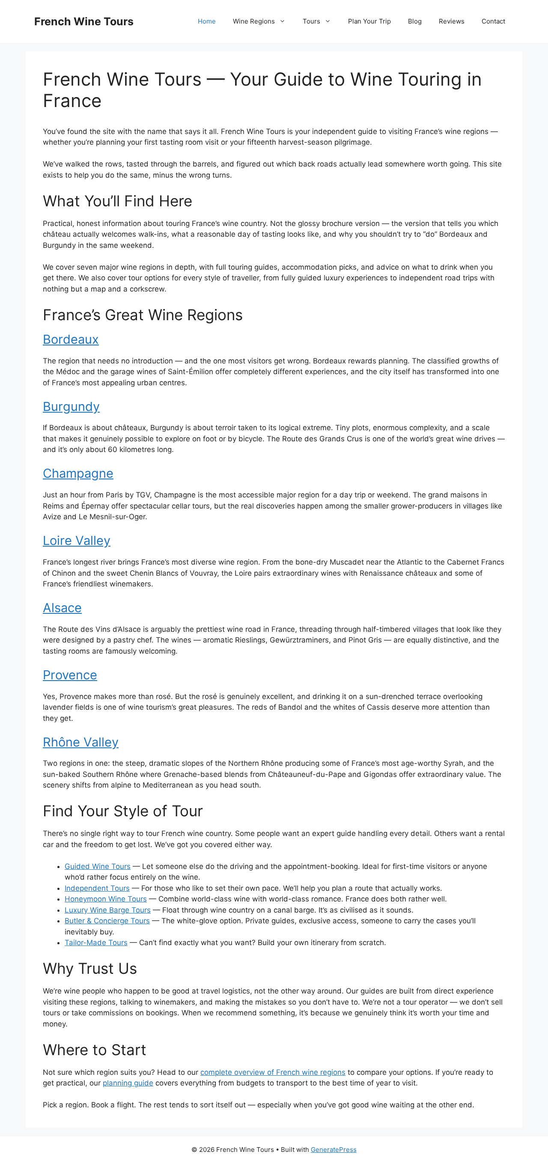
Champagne (78, 473)
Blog (415, 21)
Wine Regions (254, 21)
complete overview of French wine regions (272, 1072)
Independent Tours (97, 888)
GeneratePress (334, 1149)
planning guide (128, 1083)
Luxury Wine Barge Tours (108, 910)
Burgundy (71, 406)
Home (207, 21)
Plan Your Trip (369, 21)
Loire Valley (76, 540)
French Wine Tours (84, 21)
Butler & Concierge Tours (107, 920)
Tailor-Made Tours (96, 942)
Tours (311, 21)
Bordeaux (71, 339)
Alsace (62, 607)
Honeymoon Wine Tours (106, 899)
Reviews (452, 21)
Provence (70, 674)
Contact (493, 21)
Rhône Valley (81, 742)
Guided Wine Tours (98, 866)
